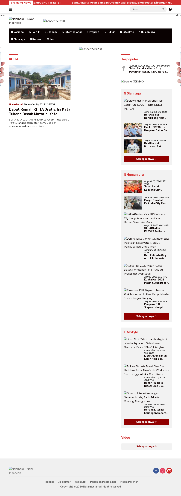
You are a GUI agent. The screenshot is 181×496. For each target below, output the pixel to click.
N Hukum (109, 32)
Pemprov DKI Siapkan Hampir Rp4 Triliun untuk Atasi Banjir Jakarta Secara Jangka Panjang (155, 306)
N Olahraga (18, 39)
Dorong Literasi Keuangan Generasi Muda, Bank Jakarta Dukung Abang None (156, 411)
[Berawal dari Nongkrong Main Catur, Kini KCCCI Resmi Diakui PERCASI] (146, 105)
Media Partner (129, 481)
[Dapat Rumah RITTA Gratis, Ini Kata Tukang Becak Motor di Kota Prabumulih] (40, 82)
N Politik (34, 32)
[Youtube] (169, 471)
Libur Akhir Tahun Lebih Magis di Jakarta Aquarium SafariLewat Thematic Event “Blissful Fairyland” (156, 357)
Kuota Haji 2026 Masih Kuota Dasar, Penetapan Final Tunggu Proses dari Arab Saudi (156, 281)
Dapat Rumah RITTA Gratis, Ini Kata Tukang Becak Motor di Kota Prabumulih (39, 114)
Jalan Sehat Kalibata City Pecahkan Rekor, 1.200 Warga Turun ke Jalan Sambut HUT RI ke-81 (150, 70)
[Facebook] (156, 471)
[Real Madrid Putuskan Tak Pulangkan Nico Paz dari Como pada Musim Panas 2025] (133, 146)
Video (50, 39)
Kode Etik (80, 481)
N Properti (93, 32)
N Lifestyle (127, 32)
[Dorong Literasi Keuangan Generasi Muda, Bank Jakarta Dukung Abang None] (146, 397)
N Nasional (17, 32)
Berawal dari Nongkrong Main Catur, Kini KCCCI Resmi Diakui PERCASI (154, 116)
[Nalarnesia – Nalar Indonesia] (24, 20)
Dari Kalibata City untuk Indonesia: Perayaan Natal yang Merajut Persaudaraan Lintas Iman (155, 257)
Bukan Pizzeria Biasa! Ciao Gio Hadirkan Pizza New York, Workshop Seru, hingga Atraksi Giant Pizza (156, 384)
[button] (163, 9)
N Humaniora (147, 32)
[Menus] (11, 9)
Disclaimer (64, 481)
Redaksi (49, 481)
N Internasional (72, 32)
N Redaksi (36, 39)
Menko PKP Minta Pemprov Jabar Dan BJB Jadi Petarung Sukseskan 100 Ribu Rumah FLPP (156, 129)
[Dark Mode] (170, 9)
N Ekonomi (51, 32)
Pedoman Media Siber (103, 481)
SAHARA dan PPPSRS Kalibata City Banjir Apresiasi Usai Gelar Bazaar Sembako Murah (156, 230)
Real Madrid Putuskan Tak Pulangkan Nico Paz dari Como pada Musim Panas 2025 (156, 145)
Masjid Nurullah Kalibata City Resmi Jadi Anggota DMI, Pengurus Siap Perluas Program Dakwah (156, 202)
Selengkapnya (145, 158)
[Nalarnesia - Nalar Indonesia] (25, 470)
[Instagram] (162, 471)
